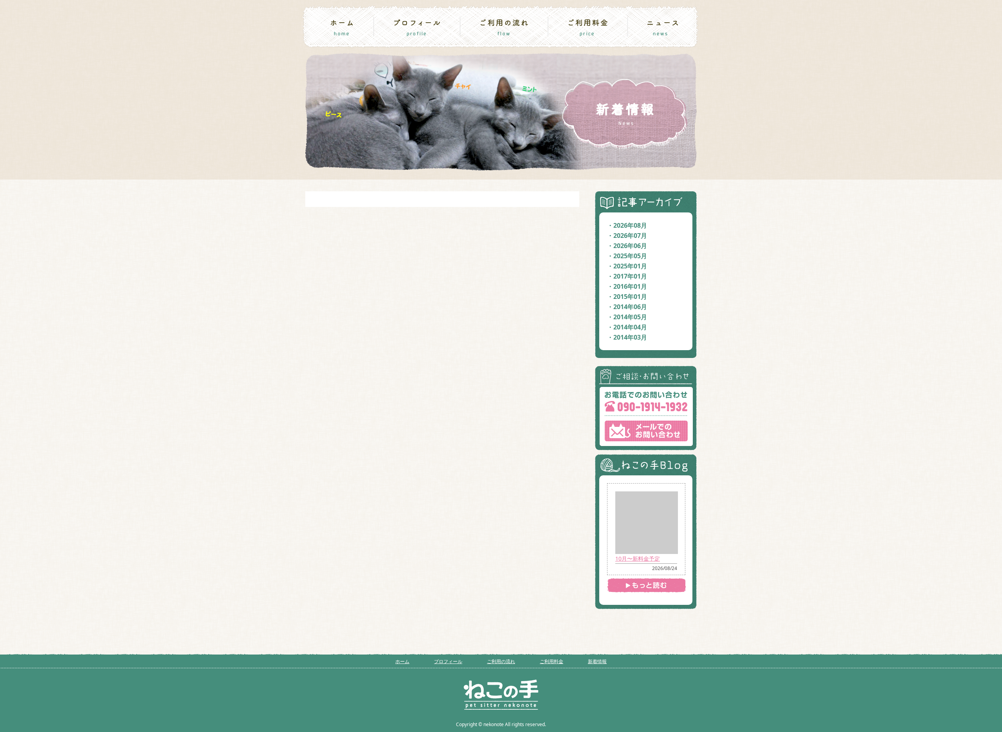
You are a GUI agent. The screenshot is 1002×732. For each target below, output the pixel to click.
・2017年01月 (627, 276)
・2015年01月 (627, 296)
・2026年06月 (627, 245)
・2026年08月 (627, 225)
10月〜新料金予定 (637, 558)
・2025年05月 (627, 256)
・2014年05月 (627, 317)
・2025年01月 (627, 266)
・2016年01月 (627, 286)
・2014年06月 (627, 306)
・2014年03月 (627, 337)
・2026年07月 (627, 235)
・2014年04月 (627, 327)
